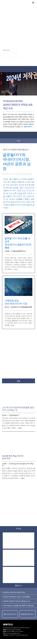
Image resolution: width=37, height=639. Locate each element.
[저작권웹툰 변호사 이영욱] (18, 540)
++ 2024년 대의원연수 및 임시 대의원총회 (16, 597)
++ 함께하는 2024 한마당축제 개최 (13, 592)
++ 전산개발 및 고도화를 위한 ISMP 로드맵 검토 (18, 605)
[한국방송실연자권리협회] (21, 2)
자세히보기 (29, 127)
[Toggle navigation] (33, 3)
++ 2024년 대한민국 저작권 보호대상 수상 (16, 601)
